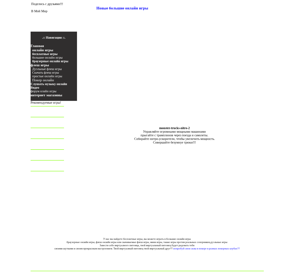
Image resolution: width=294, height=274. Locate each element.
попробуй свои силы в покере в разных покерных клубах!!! (206, 248)
